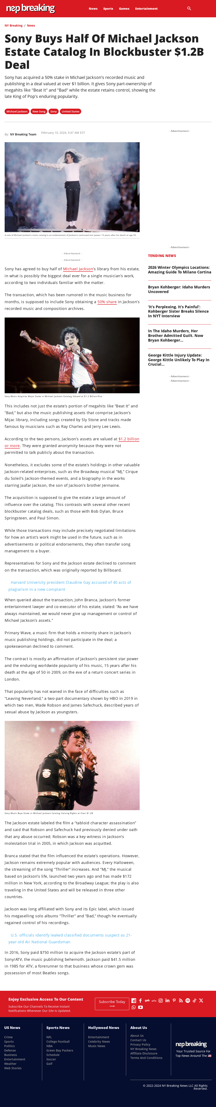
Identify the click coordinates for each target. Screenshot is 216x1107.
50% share (107, 301)
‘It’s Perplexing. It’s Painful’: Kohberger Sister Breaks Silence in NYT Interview (178, 311)
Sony (53, 111)
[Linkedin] (167, 1000)
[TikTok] (194, 1000)
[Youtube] (140, 1007)
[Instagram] (160, 1000)
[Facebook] (140, 1000)
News (31, 25)
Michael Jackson (17, 111)
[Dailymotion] (133, 1000)
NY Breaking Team (23, 134)
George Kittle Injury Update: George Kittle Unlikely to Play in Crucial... (178, 360)
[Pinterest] (174, 1000)
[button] (189, 9)
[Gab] (147, 1000)
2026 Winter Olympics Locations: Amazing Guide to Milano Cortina (179, 269)
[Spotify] (187, 1000)
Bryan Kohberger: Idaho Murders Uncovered (179, 289)
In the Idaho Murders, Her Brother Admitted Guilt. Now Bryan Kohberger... (175, 335)
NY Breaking (14, 25)
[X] (201, 1000)
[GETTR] (154, 1000)
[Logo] (22, 8)
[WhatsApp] (133, 1007)
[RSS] (181, 1000)
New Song (38, 111)
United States (70, 111)
